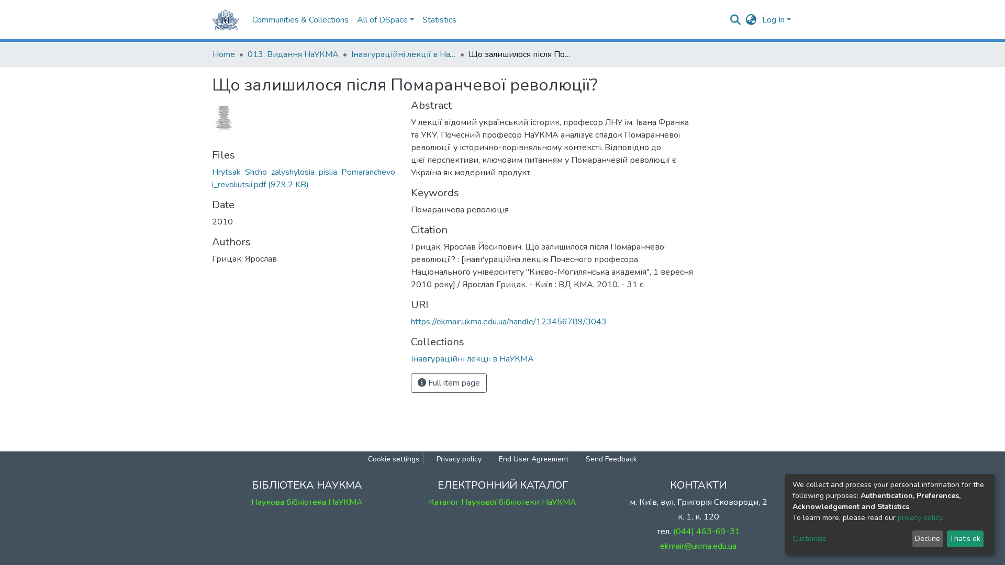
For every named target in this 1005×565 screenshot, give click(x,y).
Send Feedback (611, 459)
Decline (927, 539)
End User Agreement (533, 459)
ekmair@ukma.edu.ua (698, 546)
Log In (773, 20)
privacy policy (920, 518)
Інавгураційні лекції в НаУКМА (403, 54)
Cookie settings (393, 459)
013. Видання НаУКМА (293, 54)
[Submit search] (736, 20)
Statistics (439, 20)
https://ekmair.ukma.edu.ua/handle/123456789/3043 (509, 321)
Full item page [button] (453, 383)
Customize (809, 539)
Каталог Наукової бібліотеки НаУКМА (502, 502)
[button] (751, 20)
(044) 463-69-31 (706, 531)
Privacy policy (459, 459)
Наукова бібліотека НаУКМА (307, 502)
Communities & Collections (300, 20)
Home (224, 54)
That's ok (965, 539)
